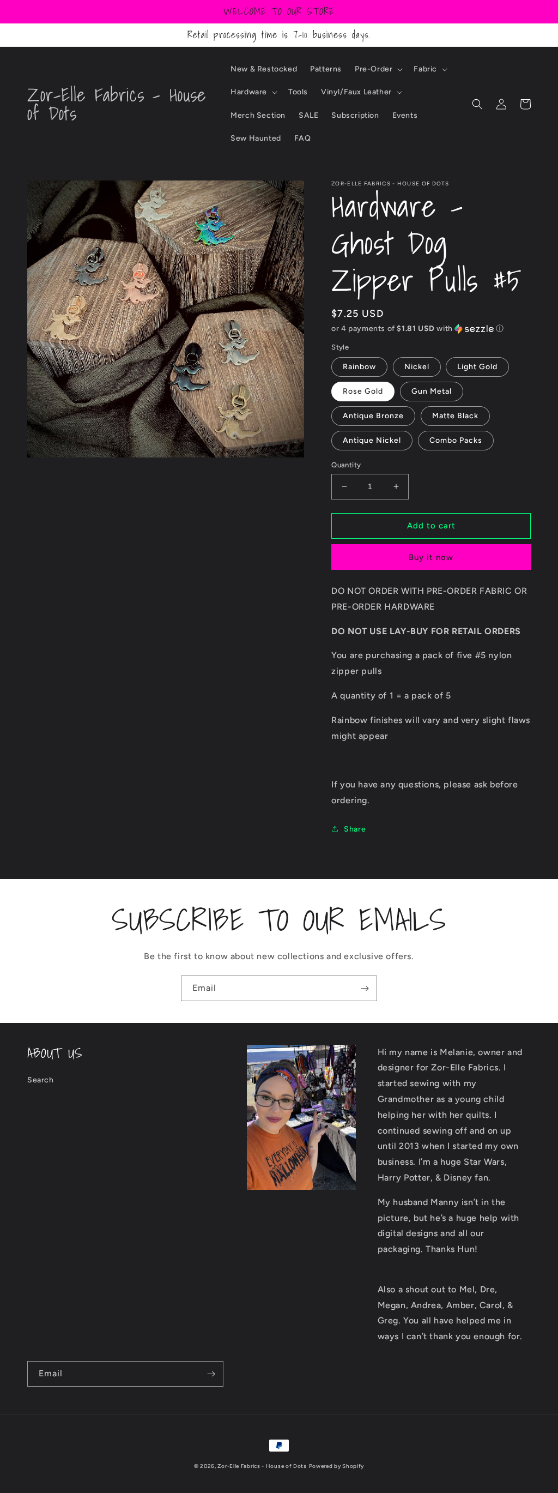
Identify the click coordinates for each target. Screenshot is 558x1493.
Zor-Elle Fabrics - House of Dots (261, 1466)
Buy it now (431, 557)
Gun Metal (431, 391)
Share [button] (355, 829)
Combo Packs (455, 440)
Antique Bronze (373, 415)
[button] (377, 69)
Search (40, 1080)
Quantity (346, 465)
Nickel (416, 366)
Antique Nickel (372, 440)
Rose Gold (363, 391)
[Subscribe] (365, 988)
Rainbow (359, 366)
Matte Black (455, 415)
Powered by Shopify (337, 1466)
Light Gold (477, 366)
